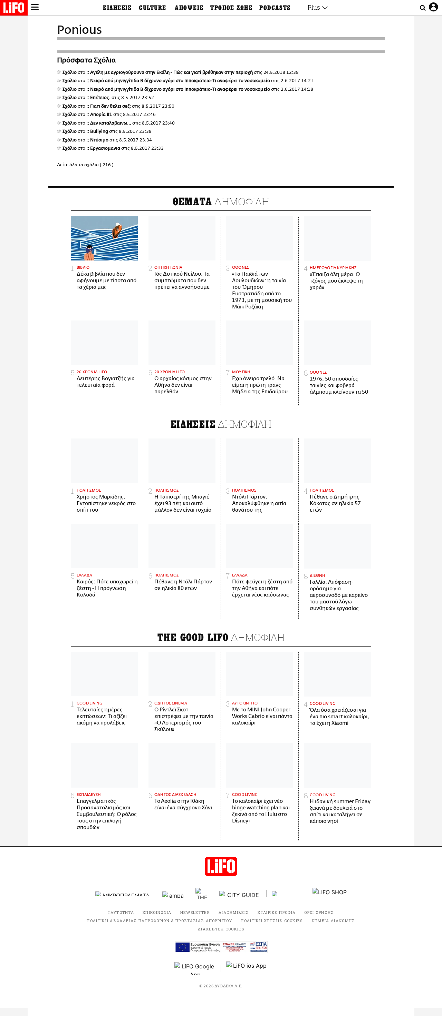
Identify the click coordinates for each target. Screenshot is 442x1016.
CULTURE (152, 8)
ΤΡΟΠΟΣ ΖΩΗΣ (231, 8)
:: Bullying (97, 131)
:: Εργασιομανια (103, 148)
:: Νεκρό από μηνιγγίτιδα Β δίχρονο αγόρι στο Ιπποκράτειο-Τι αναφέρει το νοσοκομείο (178, 80)
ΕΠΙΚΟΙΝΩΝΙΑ (157, 912)
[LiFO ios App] (247, 968)
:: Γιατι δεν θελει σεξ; (108, 106)
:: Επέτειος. (98, 97)
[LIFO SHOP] (330, 893)
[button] (35, 8)
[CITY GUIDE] (240, 894)
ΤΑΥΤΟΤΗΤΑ (121, 912)
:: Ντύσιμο (97, 140)
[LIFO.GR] (14, 9)
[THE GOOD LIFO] (202, 893)
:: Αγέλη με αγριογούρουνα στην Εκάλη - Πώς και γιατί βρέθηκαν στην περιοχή (169, 72)
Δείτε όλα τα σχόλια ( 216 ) (85, 164)
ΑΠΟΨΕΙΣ (189, 8)
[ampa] (173, 893)
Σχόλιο (70, 72)
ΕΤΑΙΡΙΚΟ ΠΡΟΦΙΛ (277, 912)
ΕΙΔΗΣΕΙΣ (117, 8)
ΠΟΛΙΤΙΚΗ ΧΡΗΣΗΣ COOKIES (271, 920)
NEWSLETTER (195, 912)
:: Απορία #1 (99, 114)
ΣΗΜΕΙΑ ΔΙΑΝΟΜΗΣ (333, 920)
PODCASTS (275, 8)
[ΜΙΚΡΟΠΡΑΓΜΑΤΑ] (123, 893)
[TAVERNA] (287, 893)
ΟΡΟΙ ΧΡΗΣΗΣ (319, 912)
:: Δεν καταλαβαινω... (108, 123)
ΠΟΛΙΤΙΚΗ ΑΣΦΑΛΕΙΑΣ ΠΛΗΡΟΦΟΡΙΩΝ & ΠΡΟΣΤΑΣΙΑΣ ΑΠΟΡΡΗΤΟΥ (159, 920)
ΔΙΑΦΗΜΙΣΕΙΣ (234, 912)
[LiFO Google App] (195, 968)
